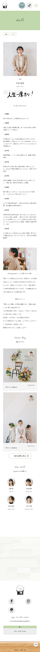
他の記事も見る (20, 456)
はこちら (21, 570)
